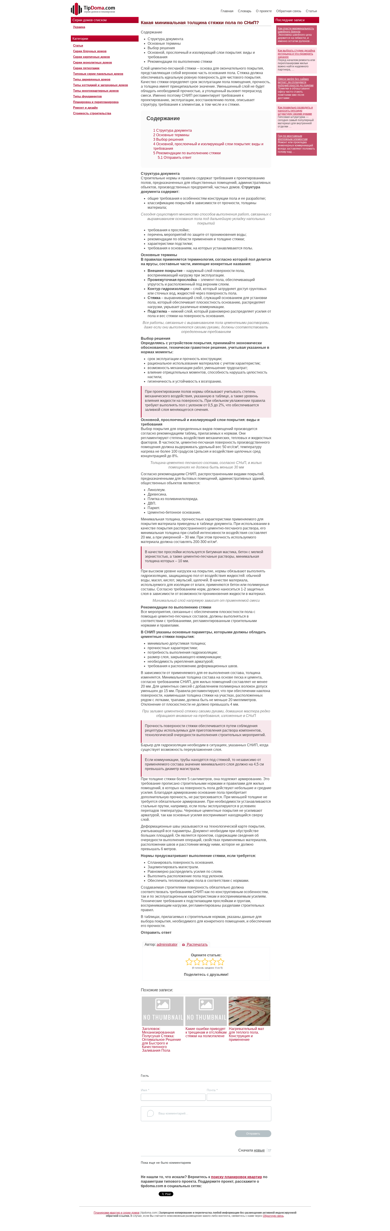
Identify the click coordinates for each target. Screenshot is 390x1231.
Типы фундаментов (87, 96)
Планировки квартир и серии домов (116, 1212)
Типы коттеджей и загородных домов (100, 85)
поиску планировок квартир (236, 1177)
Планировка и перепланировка (95, 102)
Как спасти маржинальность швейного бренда (296, 30)
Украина (79, 27)
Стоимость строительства (92, 113)
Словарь (244, 11)
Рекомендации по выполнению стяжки (187, 153)
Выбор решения (168, 139)
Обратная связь (288, 11)
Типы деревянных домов (91, 79)
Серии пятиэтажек (86, 68)
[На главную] (93, 9)
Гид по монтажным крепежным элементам (292, 137)
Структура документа (172, 130)
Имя (145, 1090)
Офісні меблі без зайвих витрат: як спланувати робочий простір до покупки (295, 82)
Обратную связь (273, 1215)
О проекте (264, 11)
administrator (167, 944)
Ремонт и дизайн (85, 107)
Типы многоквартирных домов (96, 90)
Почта (212, 1090)
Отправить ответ (174, 157)
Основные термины (171, 135)
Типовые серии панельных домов (98, 73)
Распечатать (197, 944)
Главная (227, 11)
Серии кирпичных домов (91, 57)
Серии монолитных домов (92, 62)
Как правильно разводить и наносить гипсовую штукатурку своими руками (295, 110)
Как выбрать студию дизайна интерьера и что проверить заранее (296, 54)
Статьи (311, 11)
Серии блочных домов (90, 51)
